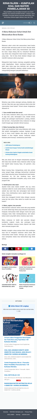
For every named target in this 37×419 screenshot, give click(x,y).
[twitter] (12, 248)
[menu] (4, 23)
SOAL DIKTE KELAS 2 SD (12, 375)
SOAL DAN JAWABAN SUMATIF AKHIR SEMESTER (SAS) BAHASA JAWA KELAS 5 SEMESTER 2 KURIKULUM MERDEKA (17, 352)
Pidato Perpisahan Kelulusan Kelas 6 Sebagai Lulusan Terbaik (27, 286)
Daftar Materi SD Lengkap (20, 306)
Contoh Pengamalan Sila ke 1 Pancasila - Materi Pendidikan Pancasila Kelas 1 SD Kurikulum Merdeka (17, 365)
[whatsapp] (25, 248)
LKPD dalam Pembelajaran (12, 145)
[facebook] (5, 248)
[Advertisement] (18, 400)
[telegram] (31, 248)
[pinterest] (18, 248)
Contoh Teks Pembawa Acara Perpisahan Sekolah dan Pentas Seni (27, 268)
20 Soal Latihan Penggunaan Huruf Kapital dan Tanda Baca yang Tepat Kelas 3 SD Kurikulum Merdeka (17, 340)
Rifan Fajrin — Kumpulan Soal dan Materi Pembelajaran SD (18, 6)
